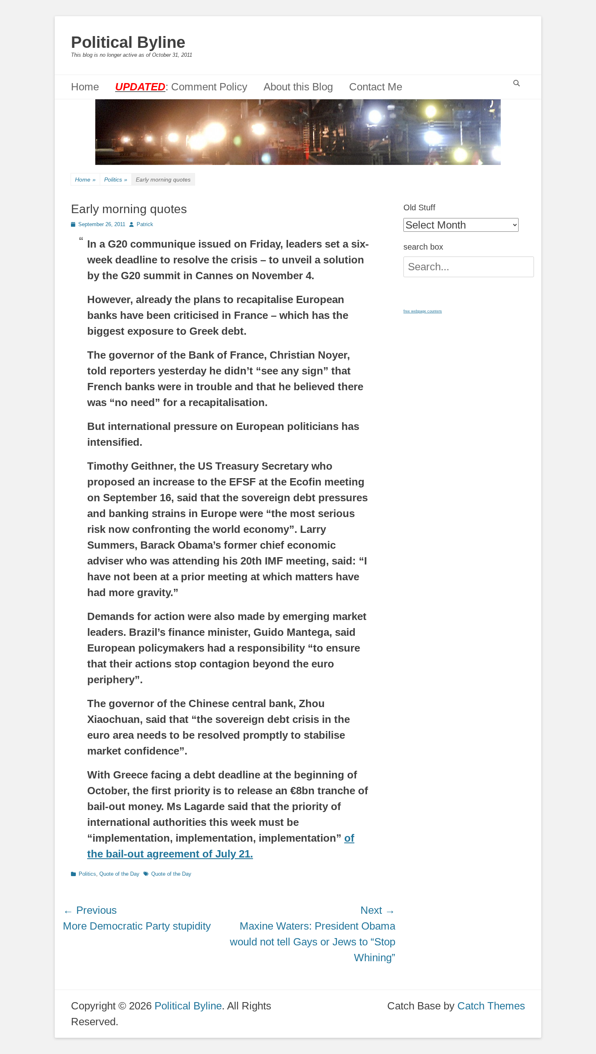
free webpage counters (422, 311)
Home (85, 87)
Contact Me (375, 87)
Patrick (145, 224)
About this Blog (298, 87)
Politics (115, 179)
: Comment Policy (181, 87)
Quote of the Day (119, 874)
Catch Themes (491, 1006)
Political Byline (128, 42)
